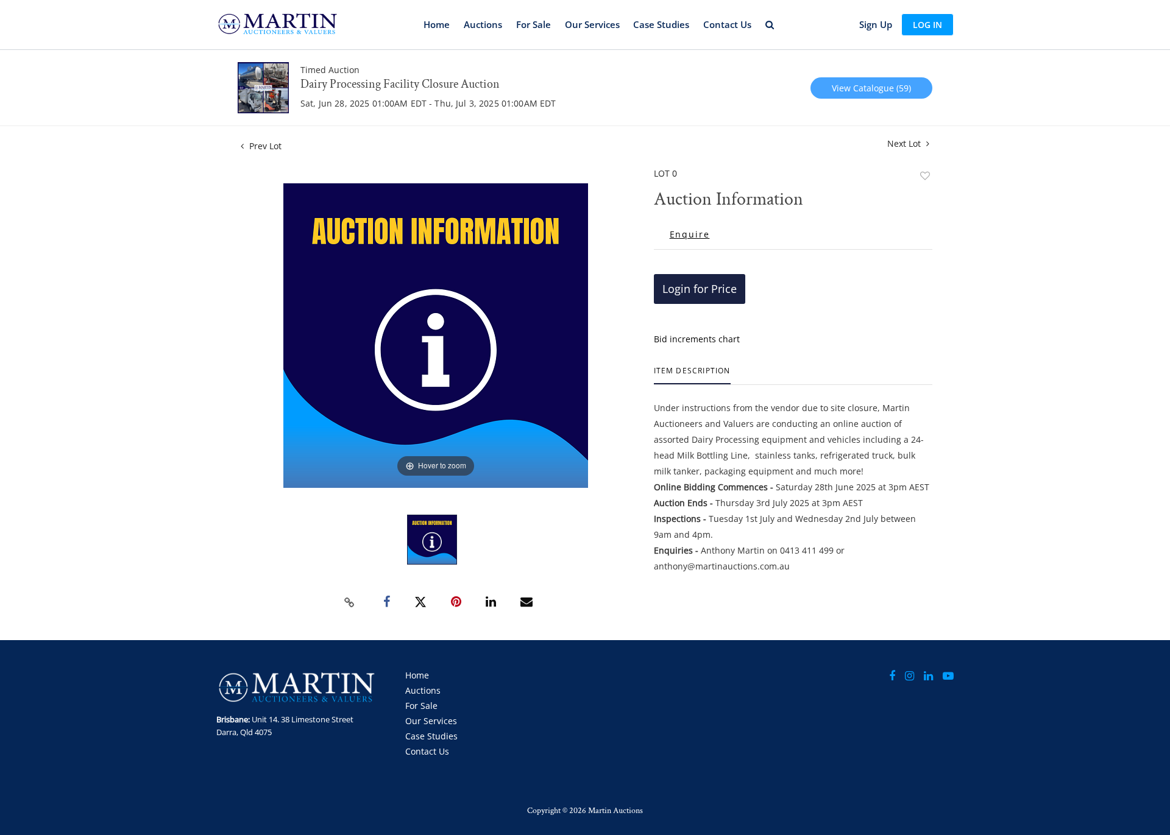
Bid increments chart (697, 339)
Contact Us (727, 24)
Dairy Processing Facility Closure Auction (400, 84)
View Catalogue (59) (871, 88)
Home (437, 24)
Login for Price (699, 288)
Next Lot (905, 143)
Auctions (483, 24)
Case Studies (661, 24)
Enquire (690, 234)
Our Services (592, 24)
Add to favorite (925, 176)
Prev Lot (264, 146)
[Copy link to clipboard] (349, 602)
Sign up (875, 24)
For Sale (533, 24)
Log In (927, 24)
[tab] (692, 375)
